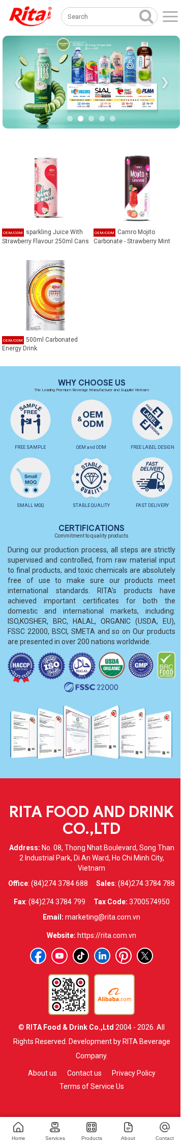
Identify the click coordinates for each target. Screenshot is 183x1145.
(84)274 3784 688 (59, 883)
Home (18, 1138)
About (128, 1138)
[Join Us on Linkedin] (102, 956)
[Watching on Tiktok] (81, 956)
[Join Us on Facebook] (38, 956)
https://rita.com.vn (106, 935)
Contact (165, 1138)
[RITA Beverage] (30, 16)
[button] (70, 118)
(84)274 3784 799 (56, 902)
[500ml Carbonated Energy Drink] (46, 295)
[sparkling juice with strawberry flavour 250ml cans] (46, 187)
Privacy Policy (134, 1073)
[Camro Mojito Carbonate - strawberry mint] (137, 187)
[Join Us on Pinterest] (123, 956)
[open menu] (170, 16)
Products (91, 1138)
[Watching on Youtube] (59, 956)
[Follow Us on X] (145, 956)
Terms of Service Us (91, 1086)
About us (42, 1073)
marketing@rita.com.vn (102, 917)
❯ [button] (164, 81)
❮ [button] (17, 81)
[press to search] (146, 16)
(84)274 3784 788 (146, 883)
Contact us (84, 1073)
